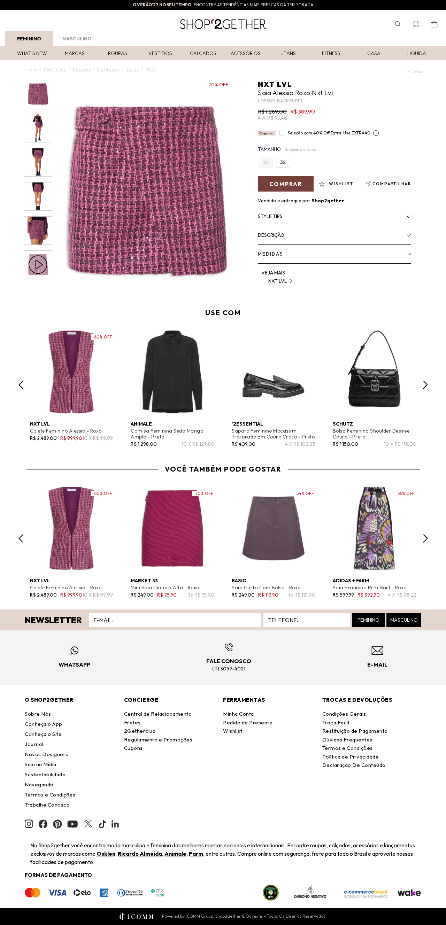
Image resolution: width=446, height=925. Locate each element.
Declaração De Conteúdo (354, 765)
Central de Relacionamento (158, 713)
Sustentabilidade (45, 774)
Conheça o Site (43, 734)
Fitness (331, 53)
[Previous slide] (21, 385)
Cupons (133, 748)
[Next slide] (425, 385)
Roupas (117, 53)
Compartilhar (391, 183)
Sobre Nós (38, 713)
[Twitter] (88, 824)
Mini (151, 69)
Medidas (270, 254)
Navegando (39, 784)
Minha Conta (238, 713)
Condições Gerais (344, 713)
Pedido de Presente (247, 722)
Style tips (270, 216)
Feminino (29, 39)
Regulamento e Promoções (158, 739)
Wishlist (232, 731)
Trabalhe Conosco (47, 804)
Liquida (416, 53)
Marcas (75, 53)
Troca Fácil (335, 722)
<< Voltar (414, 71)
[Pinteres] (57, 824)
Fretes (132, 722)
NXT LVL (275, 84)
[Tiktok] (102, 824)
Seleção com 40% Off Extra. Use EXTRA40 (329, 132)
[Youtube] (72, 824)
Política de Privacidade (350, 756)
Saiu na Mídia (40, 764)
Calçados (203, 53)
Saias (133, 69)
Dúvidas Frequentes (347, 739)
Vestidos (160, 53)
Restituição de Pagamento (355, 731)
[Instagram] (29, 823)
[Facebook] (43, 824)
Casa (373, 53)
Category (108, 69)
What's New (32, 53)
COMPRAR (285, 183)
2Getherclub (140, 731)
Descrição (271, 235)
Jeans (288, 53)
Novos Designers (46, 754)
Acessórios (246, 53)
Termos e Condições (50, 794)
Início (30, 69)
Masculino (77, 39)
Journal (34, 744)
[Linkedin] (115, 824)
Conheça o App (43, 724)
